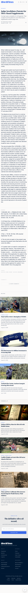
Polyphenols (3, 551)
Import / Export (18, 555)
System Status (18, 579)
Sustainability (17, 556)
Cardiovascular (4, 555)
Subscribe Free (14, 532)
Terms (12, 579)
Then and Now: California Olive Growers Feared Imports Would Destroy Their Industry (13, 493)
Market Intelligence (18, 562)
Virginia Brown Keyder (7, 21)
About (8, 578)
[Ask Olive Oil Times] (24, 589)
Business (3, 8)
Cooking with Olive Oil (5, 566)
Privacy (8, 579)
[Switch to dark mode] (21, 2)
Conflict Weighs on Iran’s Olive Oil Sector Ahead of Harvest (13, 458)
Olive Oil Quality (4, 562)
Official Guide (17, 566)
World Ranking (18, 564)
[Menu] (26, 2)
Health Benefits (4, 564)
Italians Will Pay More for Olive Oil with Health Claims (13, 425)
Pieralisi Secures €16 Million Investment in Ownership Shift (14, 351)
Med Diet (3, 553)
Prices (16, 551)
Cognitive (3, 556)
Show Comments (14, 283)
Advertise (19, 578)
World (2, 381)
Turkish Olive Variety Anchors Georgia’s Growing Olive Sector (13, 384)
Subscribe (13, 578)
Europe (3, 422)
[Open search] (19, 2)
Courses (16, 568)
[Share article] (26, 22)
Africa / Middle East (6, 455)
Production (17, 553)
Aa (10, 23)
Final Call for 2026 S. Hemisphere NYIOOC (13, 317)
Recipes (2, 568)
